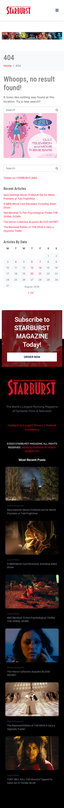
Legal (28, 425)
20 (31, 273)
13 (32, 267)
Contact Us (15, 425)
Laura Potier (13, 560)
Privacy (39, 425)
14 (40, 267)
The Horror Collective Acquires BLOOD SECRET (31, 221)
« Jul (30, 292)
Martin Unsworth (15, 505)
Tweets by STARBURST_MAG (20, 177)
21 (40, 273)
